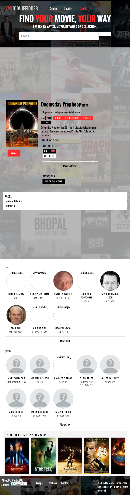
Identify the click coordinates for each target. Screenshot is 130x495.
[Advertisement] (79, 73)
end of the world (53, 181)
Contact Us (17, 480)
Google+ (40, 483)
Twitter (64, 483)
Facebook (52, 483)
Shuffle (68, 8)
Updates (5, 485)
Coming (53, 8)
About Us (6, 480)
